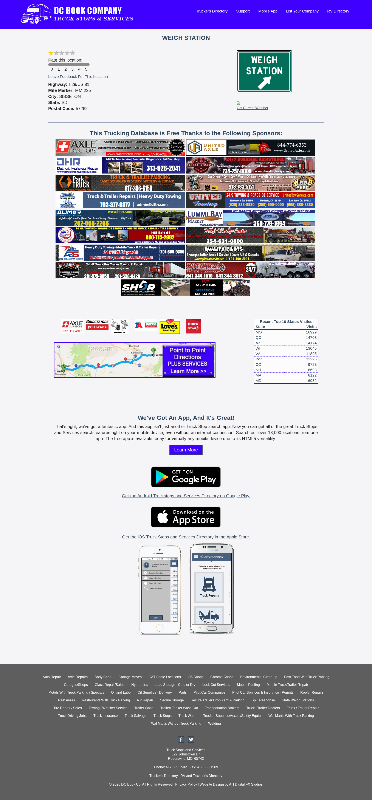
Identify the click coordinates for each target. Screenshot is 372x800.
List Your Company (302, 11)
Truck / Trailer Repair (303, 708)
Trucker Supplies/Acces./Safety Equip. (232, 716)
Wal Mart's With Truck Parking (291, 716)
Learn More (186, 450)
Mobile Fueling (248, 685)
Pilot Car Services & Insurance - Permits (262, 692)
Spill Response (263, 700)
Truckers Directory (212, 11)
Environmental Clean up (258, 677)
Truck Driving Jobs (72, 716)
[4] (79, 64)
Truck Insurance (105, 716)
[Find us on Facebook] (181, 741)
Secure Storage (172, 700)
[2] (65, 64)
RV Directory (338, 11)
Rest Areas (66, 700)
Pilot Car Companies (209, 692)
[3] (72, 64)
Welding (214, 723)
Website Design (212, 784)
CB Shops (195, 677)
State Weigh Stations (298, 700)
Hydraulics (139, 685)
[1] (58, 64)
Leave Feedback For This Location (78, 76)
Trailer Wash (143, 708)
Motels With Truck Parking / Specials (76, 692)
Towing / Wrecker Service (108, 708)
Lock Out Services (216, 685)
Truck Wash (187, 716)
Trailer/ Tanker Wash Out (179, 708)
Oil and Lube (121, 692)
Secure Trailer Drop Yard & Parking (218, 700)
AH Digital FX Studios (246, 784)
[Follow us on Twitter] (191, 741)
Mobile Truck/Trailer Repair (287, 685)
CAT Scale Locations (165, 677)
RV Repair (145, 700)
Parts (183, 692)
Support (243, 11)
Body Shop (103, 677)
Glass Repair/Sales (109, 685)
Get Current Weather (252, 108)
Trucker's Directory (163, 776)
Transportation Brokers (222, 708)
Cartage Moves (130, 677)
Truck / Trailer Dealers (263, 708)
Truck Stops (162, 716)
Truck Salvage (136, 716)
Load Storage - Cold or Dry (175, 685)
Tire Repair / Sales (67, 708)
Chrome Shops (221, 677)
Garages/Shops (76, 685)
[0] (51, 64)
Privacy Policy (186, 784)
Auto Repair (52, 677)
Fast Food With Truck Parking (306, 677)
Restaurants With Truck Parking (106, 700)
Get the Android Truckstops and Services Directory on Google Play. (186, 495)
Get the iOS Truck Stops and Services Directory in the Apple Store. (186, 537)
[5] (86, 64)
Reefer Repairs (312, 692)
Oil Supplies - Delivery (155, 692)
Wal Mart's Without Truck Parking (176, 723)
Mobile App (267, 11)
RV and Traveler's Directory (201, 776)
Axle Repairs (78, 677)
